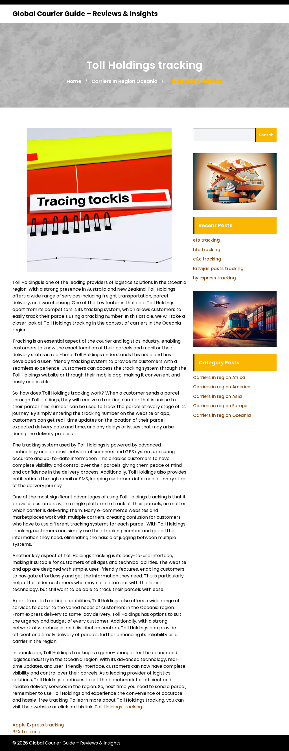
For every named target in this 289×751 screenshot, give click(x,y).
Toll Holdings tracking (118, 707)
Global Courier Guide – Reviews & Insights (85, 13)
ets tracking (206, 240)
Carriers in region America (222, 387)
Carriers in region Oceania (124, 81)
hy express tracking (214, 278)
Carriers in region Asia (217, 396)
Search (266, 135)
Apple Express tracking (38, 725)
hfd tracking (206, 250)
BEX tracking (26, 731)
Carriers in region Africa (219, 377)
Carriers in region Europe (220, 406)
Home (74, 81)
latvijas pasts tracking (218, 269)
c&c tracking (207, 259)
